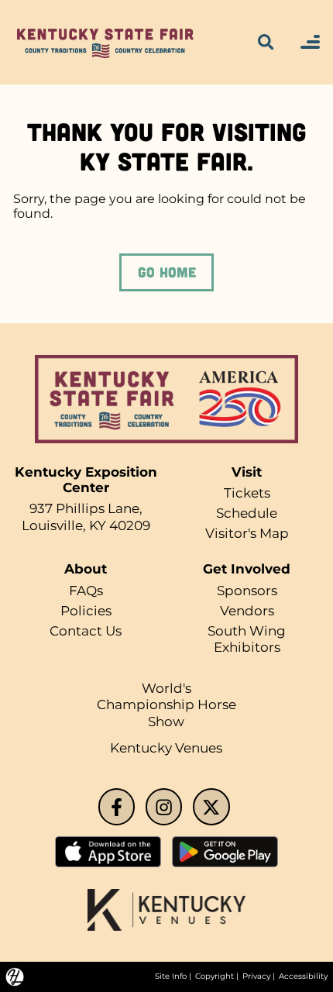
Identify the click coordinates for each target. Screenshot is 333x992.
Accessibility (303, 976)
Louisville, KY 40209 (86, 525)
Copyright (214, 976)
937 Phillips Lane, (85, 508)
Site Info (171, 976)
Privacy (256, 976)
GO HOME (167, 272)
